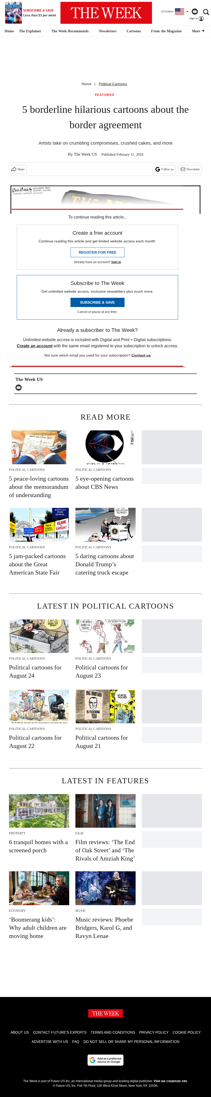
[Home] (8, 31)
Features (105, 95)
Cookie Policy (187, 1032)
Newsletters (107, 31)
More (196, 31)
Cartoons (134, 31)
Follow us (167, 169)
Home (86, 84)
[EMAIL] (19, 387)
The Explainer (30, 31)
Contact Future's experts (59, 1032)
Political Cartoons (113, 84)
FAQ (75, 1042)
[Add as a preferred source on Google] (105, 1060)
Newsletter (193, 169)
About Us (20, 1032)
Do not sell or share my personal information (131, 1042)
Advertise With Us (50, 1042)
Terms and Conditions (113, 1032)
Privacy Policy (154, 1032)
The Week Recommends (70, 31)
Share (20, 169)
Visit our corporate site (170, 1081)
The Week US (85, 154)
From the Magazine (166, 31)
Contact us (141, 355)
